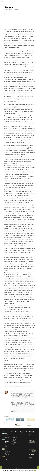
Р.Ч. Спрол (11, 9)
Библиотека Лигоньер (14, 440)
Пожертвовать (15, 442)
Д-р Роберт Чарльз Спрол (15, 437)
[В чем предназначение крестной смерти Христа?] (38, 468)
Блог (13, 444)
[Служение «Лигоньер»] (8, 2)
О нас (13, 434)
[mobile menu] (37, 2)
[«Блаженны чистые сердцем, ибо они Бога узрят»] (1, 468)
